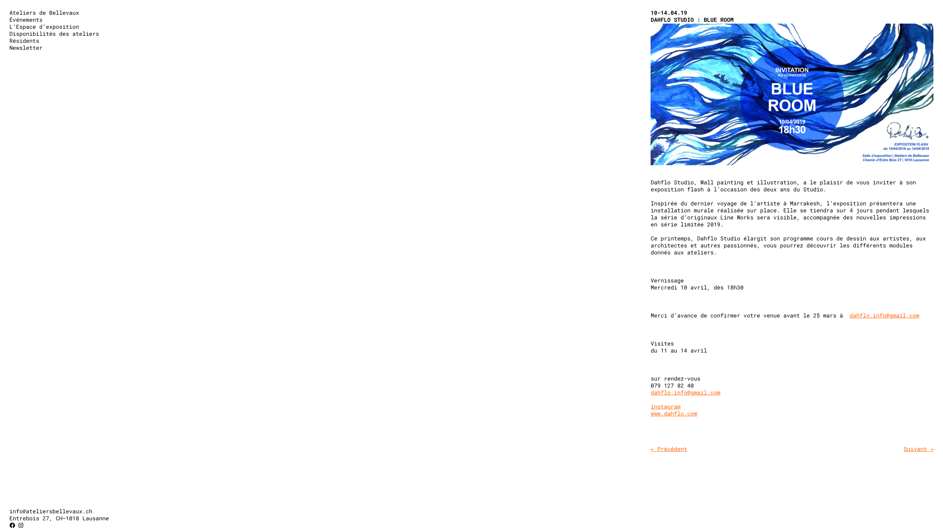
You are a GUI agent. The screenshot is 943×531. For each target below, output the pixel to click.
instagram (665, 406)
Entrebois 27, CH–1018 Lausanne (59, 518)
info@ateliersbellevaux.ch (51, 511)
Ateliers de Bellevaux (44, 13)
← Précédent (669, 449)
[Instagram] (20, 525)
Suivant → (918, 449)
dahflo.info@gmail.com (884, 315)
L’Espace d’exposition (44, 27)
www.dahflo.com (674, 413)
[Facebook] (12, 525)
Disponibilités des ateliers (54, 34)
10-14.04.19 (669, 13)
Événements (26, 20)
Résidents (24, 41)
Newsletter (26, 48)
